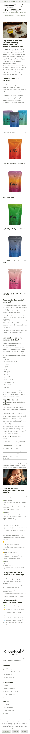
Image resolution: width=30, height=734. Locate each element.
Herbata (5, 49)
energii (11, 528)
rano (9, 509)
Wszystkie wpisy (15, 12)
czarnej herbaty (19, 515)
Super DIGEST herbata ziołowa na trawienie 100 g (10, 229)
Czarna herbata (7, 448)
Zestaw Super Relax (9, 132)
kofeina (12, 436)
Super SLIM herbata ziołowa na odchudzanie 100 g (12, 294)
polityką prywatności (17, 727)
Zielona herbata (7, 445)
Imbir (5, 368)
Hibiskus (6, 366)
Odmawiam (24, 731)
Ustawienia (15, 731)
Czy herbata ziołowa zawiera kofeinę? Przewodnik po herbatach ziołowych (13, 43)
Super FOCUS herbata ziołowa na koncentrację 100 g (12, 196)
